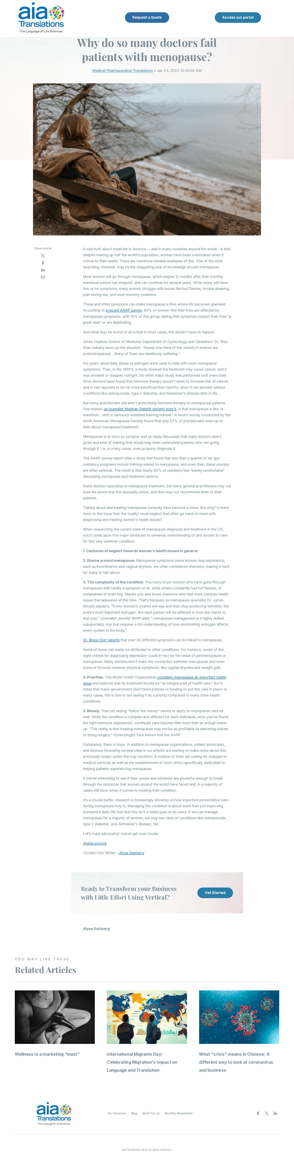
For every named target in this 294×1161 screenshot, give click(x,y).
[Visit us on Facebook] (258, 1113)
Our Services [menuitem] (117, 1113)
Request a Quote (147, 17)
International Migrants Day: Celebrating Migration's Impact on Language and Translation (142, 1062)
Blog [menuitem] (134, 1113)
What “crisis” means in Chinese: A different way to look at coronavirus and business (236, 1062)
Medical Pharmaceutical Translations (122, 70)
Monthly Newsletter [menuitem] (179, 1113)
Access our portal (238, 17)
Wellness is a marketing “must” (47, 1054)
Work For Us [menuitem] (151, 1113)
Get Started (215, 893)
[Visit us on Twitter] (266, 1113)
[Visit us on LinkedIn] (275, 1113)
